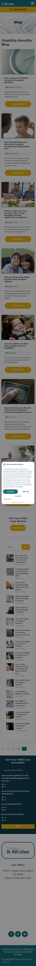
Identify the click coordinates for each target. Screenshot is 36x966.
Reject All (25, 491)
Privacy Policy (7, 499)
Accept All (10, 491)
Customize (18, 496)
